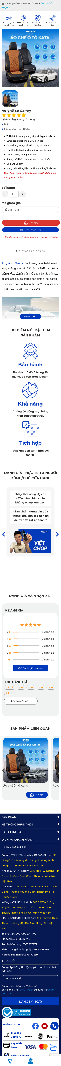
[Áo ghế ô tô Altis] (25, 760)
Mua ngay (34, 223)
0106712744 (23, 938)
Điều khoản (27, 989)
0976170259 (30, 954)
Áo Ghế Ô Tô (30, 3)
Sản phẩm (13, 3)
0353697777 (30, 944)
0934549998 (41, 949)
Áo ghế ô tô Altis (15, 785)
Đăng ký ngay (30, 1001)
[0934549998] (54, 1025)
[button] (57, 534)
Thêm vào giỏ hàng (33, 230)
